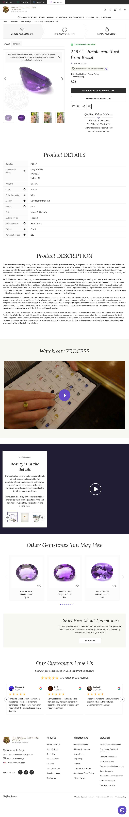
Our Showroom (53, 759)
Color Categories (106, 771)
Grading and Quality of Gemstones (109, 750)
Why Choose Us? (53, 744)
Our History (52, 754)
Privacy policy (120, 797)
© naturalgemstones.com (84, 797)
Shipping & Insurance (81, 749)
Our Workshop (53, 749)
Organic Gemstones (107, 780)
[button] (62, 78)
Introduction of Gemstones (110, 744)
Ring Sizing (77, 759)
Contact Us (51, 778)
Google (69, 670)
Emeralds (24, 2)
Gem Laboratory (53, 773)
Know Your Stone (107, 761)
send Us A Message (15, 758)
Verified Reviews (85, 670)
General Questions (80, 744)
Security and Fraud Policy (83, 773)
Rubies (9, 2)
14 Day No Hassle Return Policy (86, 74)
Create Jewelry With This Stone (98, 91)
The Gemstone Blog (107, 785)
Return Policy (78, 754)
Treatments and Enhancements (112, 766)
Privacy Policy (79, 778)
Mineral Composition (108, 756)
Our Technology (53, 768)
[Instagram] (32, 772)
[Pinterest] (20, 772)
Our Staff (50, 763)
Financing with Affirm (82, 768)
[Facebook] (26, 772)
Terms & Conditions (104, 797)
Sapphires (40, 2)
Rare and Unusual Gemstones (111, 776)
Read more (93, 641)
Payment (76, 763)
